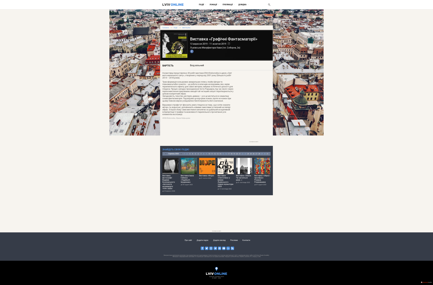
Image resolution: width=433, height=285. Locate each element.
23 (245, 154)
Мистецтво (186, 28)
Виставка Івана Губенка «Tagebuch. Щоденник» (187, 179)
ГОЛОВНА (165, 28)
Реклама (234, 240)
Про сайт (188, 240)
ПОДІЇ (175, 28)
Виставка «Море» (206, 176)
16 (226, 154)
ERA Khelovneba (169, 118)
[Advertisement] (254, 106)
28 (259, 154)
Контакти (246, 240)
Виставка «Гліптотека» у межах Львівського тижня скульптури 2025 (225, 181)
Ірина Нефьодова (183, 118)
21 (240, 154)
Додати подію (202, 240)
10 (209, 154)
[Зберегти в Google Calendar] (228, 43)
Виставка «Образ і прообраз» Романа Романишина (262, 179)
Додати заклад (219, 240)
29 (262, 154)
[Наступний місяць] (181, 153)
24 (248, 154)
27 (256, 154)
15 (223, 154)
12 (215, 154)
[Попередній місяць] (165, 153)
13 (218, 154)
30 (265, 154)
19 (234, 154)
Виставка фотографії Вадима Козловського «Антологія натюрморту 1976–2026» (168, 182)
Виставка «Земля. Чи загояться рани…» (243, 178)
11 (212, 154)
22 (242, 154)
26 (254, 154)
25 (251, 154)
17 (229, 154)
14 (220, 154)
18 (231, 154)
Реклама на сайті (253, 141)
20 (237, 154)
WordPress (235, 256)
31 (267, 154)
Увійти (242, 256)
